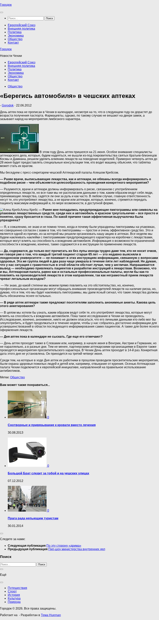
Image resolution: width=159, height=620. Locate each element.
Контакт (13, 42)
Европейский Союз (21, 25)
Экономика (16, 35)
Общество (15, 39)
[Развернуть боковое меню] (1, 533)
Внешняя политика (21, 28)
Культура (14, 598)
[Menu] (1, 12)
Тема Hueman (51, 615)
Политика (15, 32)
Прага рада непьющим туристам (33, 518)
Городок (6, 4)
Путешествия (17, 588)
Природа (14, 602)
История (14, 595)
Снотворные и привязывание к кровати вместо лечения (52, 425)
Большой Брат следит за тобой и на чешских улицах (48, 473)
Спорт (12, 591)
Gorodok (8, 105)
